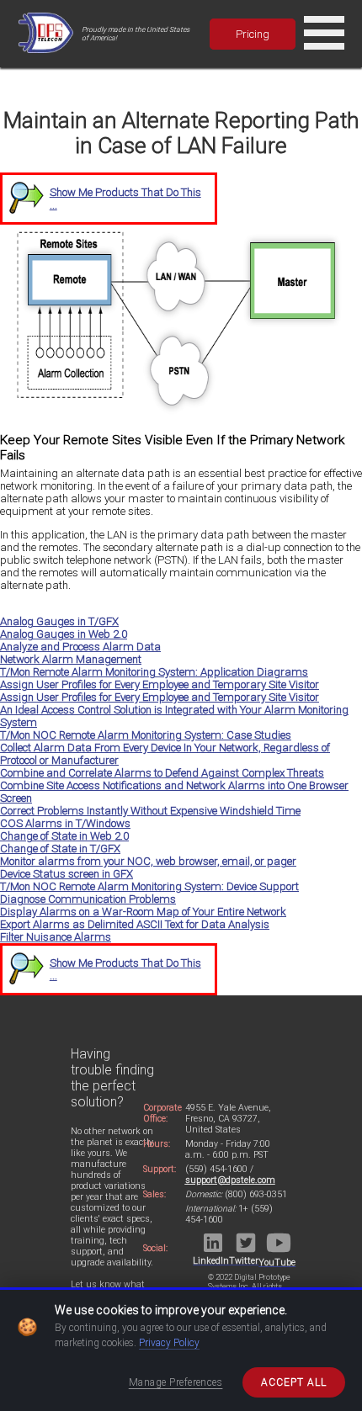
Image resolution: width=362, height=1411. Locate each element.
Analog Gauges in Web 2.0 (63, 634)
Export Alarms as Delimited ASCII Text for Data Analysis (134, 924)
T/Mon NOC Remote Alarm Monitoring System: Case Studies (145, 735)
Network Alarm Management (70, 659)
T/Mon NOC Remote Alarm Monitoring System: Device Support (149, 886)
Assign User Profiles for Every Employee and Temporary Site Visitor (159, 684)
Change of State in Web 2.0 (64, 836)
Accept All (294, 1382)
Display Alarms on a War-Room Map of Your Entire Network (143, 911)
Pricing (252, 34)
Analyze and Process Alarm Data (80, 646)
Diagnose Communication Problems (88, 899)
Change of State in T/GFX (60, 848)
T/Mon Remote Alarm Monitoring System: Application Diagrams (154, 672)
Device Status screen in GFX (66, 873)
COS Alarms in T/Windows (65, 823)
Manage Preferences (176, 1382)
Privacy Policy (169, 1343)
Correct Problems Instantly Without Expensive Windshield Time (150, 810)
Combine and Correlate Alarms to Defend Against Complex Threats (162, 773)
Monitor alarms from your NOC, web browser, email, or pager (148, 861)
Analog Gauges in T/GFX (59, 621)
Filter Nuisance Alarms (55, 937)
